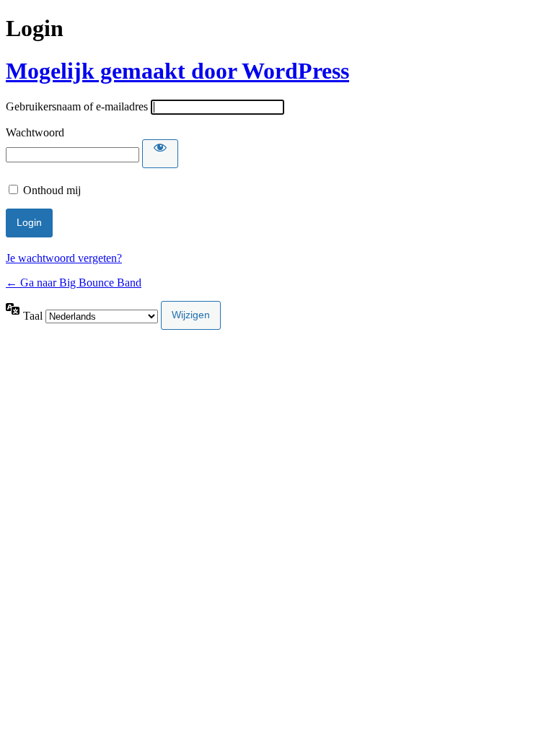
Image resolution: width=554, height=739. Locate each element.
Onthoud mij (52, 190)
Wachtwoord (35, 132)
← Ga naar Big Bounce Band (73, 282)
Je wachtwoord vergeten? (64, 258)
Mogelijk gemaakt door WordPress (177, 71)
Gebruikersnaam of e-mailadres (77, 106)
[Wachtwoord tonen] (160, 153)
